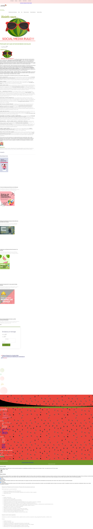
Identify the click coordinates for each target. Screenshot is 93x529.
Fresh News (4, 441)
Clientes (3, 440)
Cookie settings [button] (2, 469)
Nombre (3, 334)
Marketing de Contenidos (6, 422)
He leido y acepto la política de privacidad (6, 455)
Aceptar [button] (6, 469)
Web (2, 423)
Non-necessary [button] (2, 481)
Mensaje (3, 342)
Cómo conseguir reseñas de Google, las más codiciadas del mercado (8, 319)
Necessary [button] (1, 477)
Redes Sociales (4, 425)
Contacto (3, 442)
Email (3, 336)
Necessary (2, 478)
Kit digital (3, 438)
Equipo (3, 439)
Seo (2, 424)
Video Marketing (5, 426)
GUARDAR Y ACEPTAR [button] (4, 484)
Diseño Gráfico (4, 427)
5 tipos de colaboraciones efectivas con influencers (9, 187)
